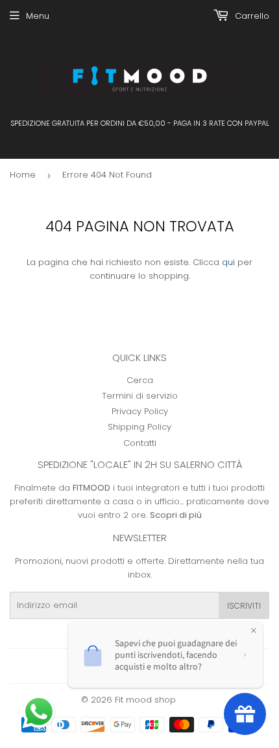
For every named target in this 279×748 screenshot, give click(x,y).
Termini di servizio (140, 396)
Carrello (250, 16)
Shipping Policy (139, 427)
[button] (40, 713)
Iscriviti (244, 605)
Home (23, 175)
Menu (37, 16)
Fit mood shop (145, 700)
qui (228, 262)
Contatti (139, 443)
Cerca (140, 380)
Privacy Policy (140, 411)
